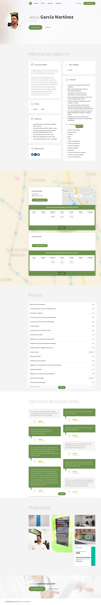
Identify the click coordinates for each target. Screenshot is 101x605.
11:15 (62, 216)
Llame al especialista (40, 200)
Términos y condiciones (24, 601)
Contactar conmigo (53, 588)
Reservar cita (90, 3)
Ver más (79, 126)
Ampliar (79, 196)
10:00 (52, 216)
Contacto (79, 3)
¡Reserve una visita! (38, 588)
